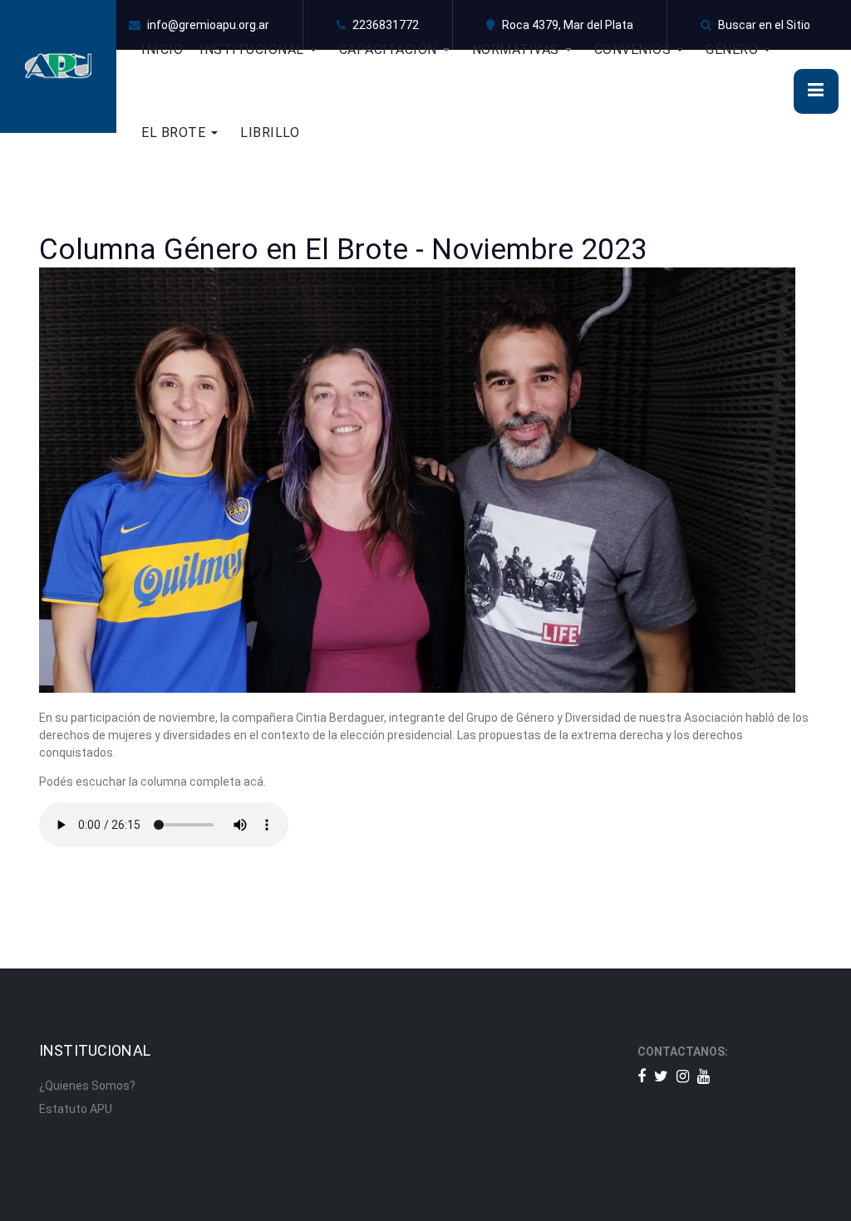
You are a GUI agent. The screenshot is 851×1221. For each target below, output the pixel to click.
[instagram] (682, 1076)
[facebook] (641, 1076)
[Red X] (661, 1076)
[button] (269, 49)
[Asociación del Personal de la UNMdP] (58, 66)
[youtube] (703, 1076)
